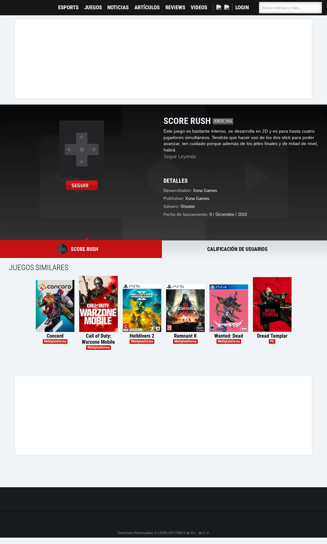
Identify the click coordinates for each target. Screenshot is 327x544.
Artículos (147, 7)
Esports (68, 7)
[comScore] (236, 499)
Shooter (187, 206)
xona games (205, 190)
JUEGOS (93, 7)
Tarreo (9, 4)
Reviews (175, 7)
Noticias (118, 7)
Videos (199, 7)
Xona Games (197, 198)
